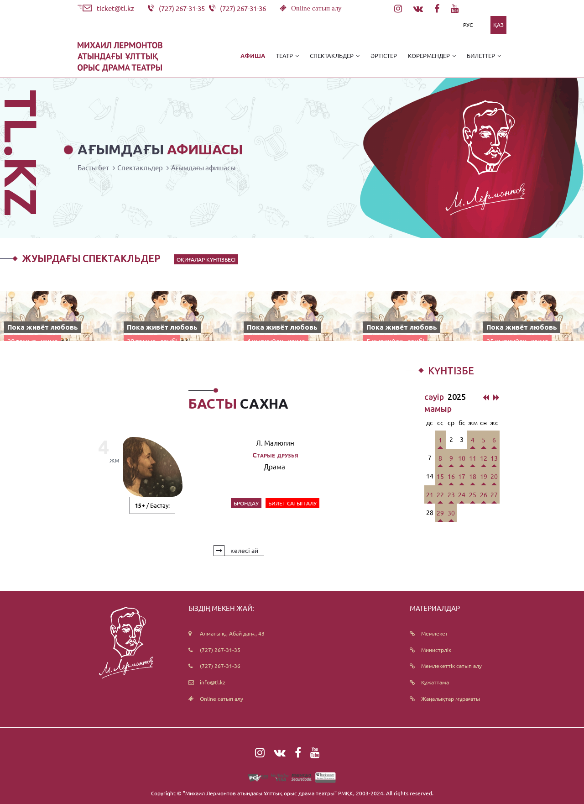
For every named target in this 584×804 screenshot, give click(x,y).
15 (440, 476)
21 (429, 494)
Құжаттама (435, 682)
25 (472, 494)
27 (494, 494)
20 (494, 476)
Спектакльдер (140, 167)
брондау (246, 503)
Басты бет (93, 167)
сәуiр (435, 396)
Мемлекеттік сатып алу (451, 665)
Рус (468, 24)
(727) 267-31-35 (220, 649)
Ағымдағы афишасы (203, 167)
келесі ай (243, 550)
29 (440, 513)
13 (494, 458)
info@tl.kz (212, 682)
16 (451, 476)
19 (483, 476)
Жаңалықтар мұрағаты (450, 698)
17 (461, 476)
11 (472, 458)
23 (451, 494)
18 (472, 476)
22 (440, 494)
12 (483, 458)
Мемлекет (434, 633)
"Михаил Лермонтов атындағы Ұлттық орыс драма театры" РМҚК (268, 793)
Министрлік (436, 649)
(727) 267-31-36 (220, 665)
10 (461, 458)
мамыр (438, 408)
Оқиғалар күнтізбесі (206, 259)
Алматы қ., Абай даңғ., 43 (232, 633)
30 (451, 513)
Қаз (498, 24)
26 (483, 494)
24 (461, 494)
